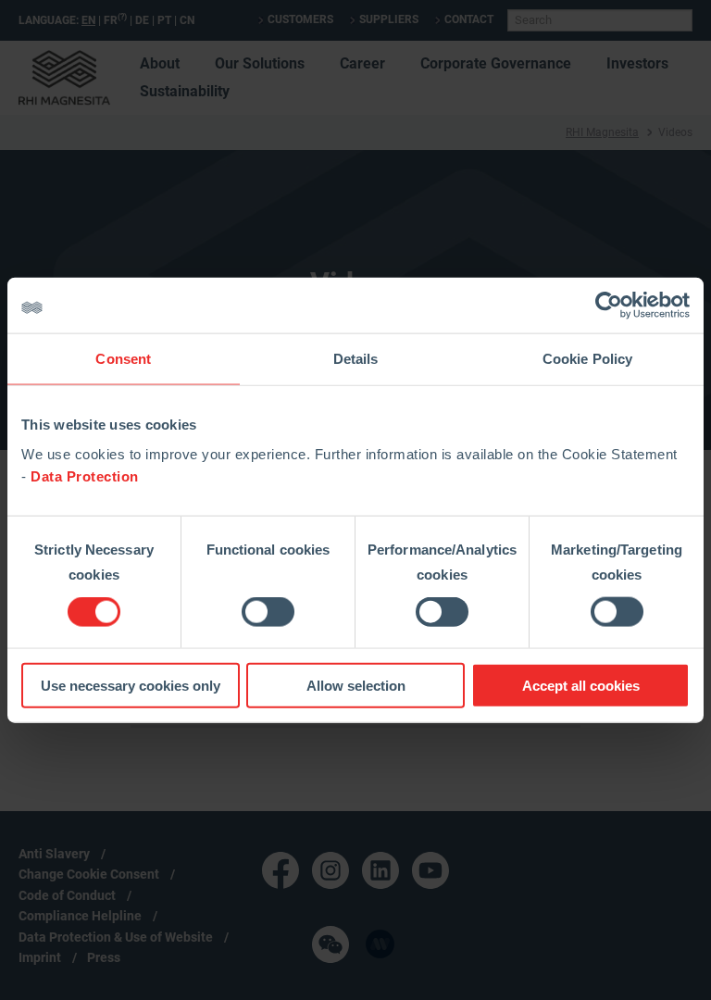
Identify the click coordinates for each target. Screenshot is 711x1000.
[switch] (268, 612)
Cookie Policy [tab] (587, 359)
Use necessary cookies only (130, 685)
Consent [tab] (123, 359)
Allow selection (355, 685)
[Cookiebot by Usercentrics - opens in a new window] (609, 305)
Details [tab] (356, 359)
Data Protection (85, 475)
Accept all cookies (581, 685)
